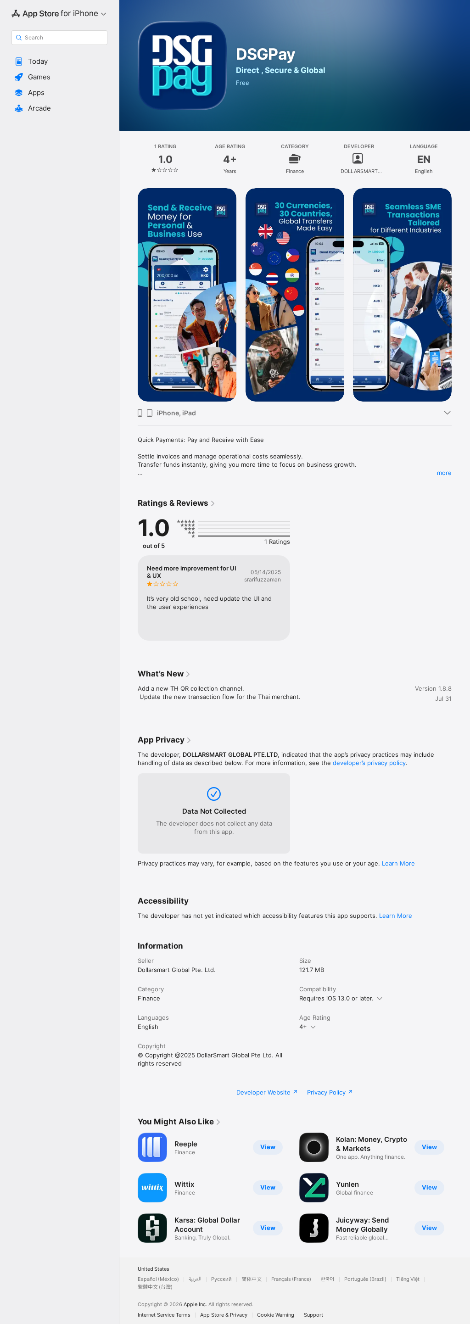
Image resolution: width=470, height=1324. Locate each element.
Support (313, 1315)
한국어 (328, 1279)
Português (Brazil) (365, 1279)
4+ (303, 1026)
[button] (59, 61)
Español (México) (158, 1279)
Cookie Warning (275, 1315)
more (444, 472)
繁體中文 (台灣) (155, 1287)
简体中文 (251, 1279)
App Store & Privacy (223, 1315)
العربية (195, 1279)
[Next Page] (460, 158)
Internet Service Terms (164, 1315)
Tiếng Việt (408, 1279)
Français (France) (291, 1279)
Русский (221, 1279)
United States (153, 1269)
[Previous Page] (128, 158)
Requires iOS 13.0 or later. (336, 998)
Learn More (398, 863)
